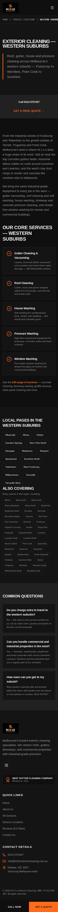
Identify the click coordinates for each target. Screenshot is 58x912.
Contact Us (9, 835)
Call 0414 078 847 (29, 102)
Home (5, 19)
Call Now (14, 907)
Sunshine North (32, 459)
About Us (8, 809)
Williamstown (12, 475)
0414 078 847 (16, 854)
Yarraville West (12, 483)
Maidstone (27, 451)
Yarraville (30, 475)
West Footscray (31, 467)
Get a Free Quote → (29, 111)
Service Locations (24, 19)
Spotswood (11, 459)
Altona (26, 435)
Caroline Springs (13, 443)
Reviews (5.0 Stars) (14, 828)
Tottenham (10, 467)
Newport (44, 451)
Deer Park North (38, 443)
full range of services (25, 382)
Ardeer (40, 435)
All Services (9, 815)
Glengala (10, 451)
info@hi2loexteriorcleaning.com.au (28, 861)
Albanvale (10, 435)
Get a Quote (43, 907)
